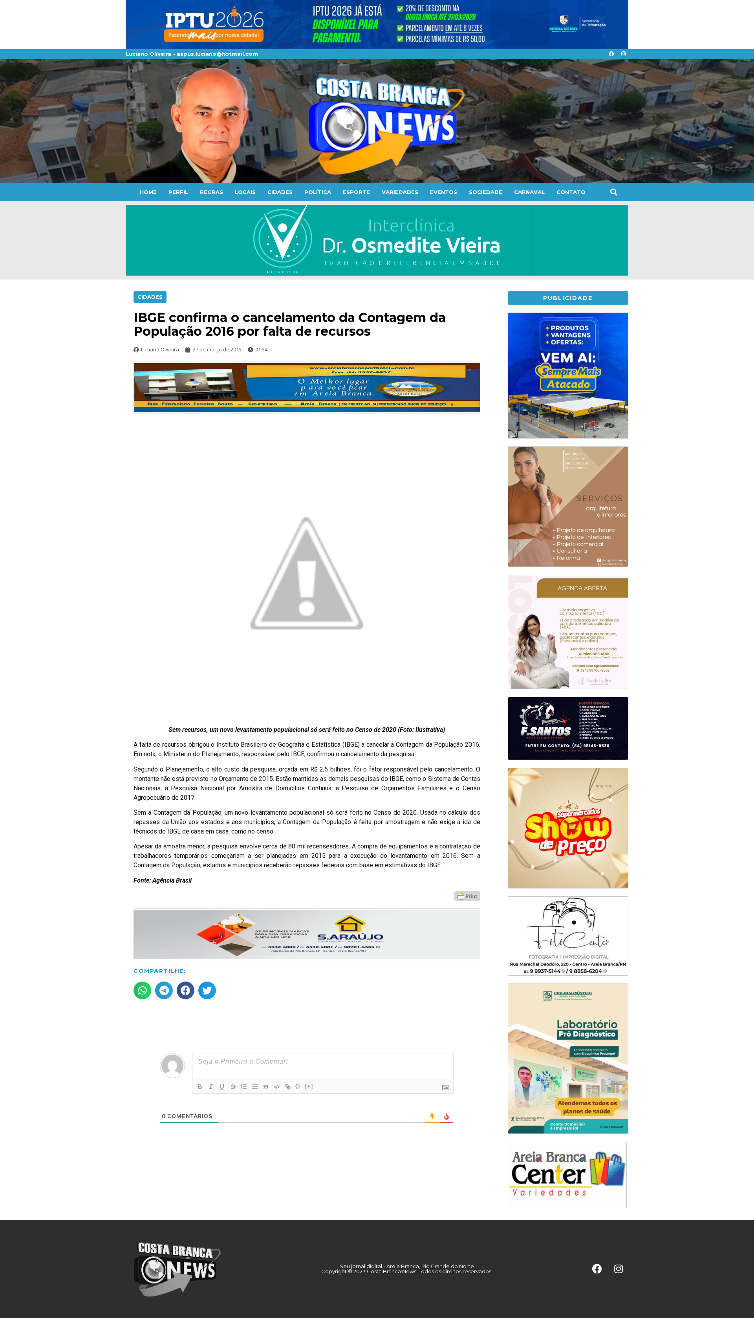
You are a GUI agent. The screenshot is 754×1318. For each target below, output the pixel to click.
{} (298, 1086)
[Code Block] (276, 1086)
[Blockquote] (265, 1086)
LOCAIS (245, 192)
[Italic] (210, 1086)
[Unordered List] (254, 1086)
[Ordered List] (243, 1086)
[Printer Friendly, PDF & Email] (467, 895)
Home (148, 192)
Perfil (178, 192)
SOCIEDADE (485, 192)
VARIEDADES (400, 192)
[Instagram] (623, 54)
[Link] (287, 1086)
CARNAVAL (529, 192)
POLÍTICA (317, 192)
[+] (309, 1086)
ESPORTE (356, 192)
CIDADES (280, 192)
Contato (571, 192)
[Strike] (232, 1086)
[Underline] (221, 1086)
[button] (613, 191)
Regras (211, 192)
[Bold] (199, 1086)
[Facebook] (611, 54)
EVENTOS (443, 192)
